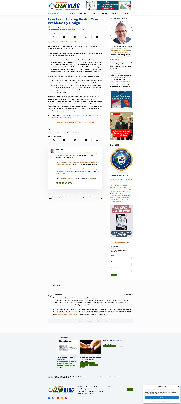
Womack (119, 201)
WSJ (123, 201)
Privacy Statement (164, 401)
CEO (126, 179)
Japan (121, 185)
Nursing (63, 29)
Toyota (122, 199)
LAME (116, 187)
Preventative (112, 346)
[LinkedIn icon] (60, 183)
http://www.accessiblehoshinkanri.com (66, 314)
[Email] (97, 37)
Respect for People (126, 195)
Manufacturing (113, 190)
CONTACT (125, 13)
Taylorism (83, 367)
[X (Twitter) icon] (66, 183)
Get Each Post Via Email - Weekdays (121, 248)
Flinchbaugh (126, 181)
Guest (122, 183)
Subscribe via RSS (61, 122)
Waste (116, 201)
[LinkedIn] (48, 13)
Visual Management (70, 29)
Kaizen (112, 188)
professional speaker (62, 155)
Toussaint (117, 199)
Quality (119, 195)
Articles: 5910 (59, 186)
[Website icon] (63, 183)
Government (118, 183)
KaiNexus (92, 178)
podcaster (75, 155)
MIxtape (130, 189)
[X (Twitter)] (86, 37)
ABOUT (114, 13)
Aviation (116, 179)
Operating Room (84, 365)
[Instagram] (52, 13)
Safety (111, 197)
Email (113, 255)
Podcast (80, 122)
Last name (113, 268)
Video (126, 199)
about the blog (114, 60)
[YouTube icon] (71, 183)
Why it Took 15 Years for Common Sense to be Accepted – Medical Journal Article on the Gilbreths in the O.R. (90, 357)
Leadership (122, 187)
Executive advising (116, 78)
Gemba (111, 183)
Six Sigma (115, 197)
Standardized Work (125, 197)
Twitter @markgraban (88, 122)
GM (114, 183)
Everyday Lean (121, 181)
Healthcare (52, 29)
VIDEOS (93, 13)
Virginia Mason (112, 201)
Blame (119, 179)
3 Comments (82, 369)
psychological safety (125, 50)
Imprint (169, 401)
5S (110, 179)
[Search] (132, 13)
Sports (118, 197)
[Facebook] (50, 13)
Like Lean (58, 29)
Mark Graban (60, 153)
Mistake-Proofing (121, 190)
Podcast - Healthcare (128, 191)
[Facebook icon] (57, 183)
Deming (112, 181)
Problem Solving (113, 193)
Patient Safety (114, 192)
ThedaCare (112, 199)
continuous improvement (120, 52)
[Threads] (75, 37)
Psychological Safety (113, 195)
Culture (129, 179)
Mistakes (126, 189)
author (92, 153)
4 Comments (60, 367)
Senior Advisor (68, 178)
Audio (112, 179)
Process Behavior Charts (121, 193)
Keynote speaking (116, 74)
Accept (161, 397)
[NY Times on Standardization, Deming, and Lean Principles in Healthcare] (67, 347)
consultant (86, 153)
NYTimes (60, 363)
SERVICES (104, 13)
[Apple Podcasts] (57, 13)
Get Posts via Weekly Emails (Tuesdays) (118, 251)
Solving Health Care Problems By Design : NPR (62, 42)
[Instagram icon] (69, 183)
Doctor (116, 181)
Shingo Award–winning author (121, 81)
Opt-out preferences (156, 401)
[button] (178, 387)
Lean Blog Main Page (72, 122)
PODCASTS (82, 13)
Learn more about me (121, 58)
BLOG (72, 13)
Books (122, 179)
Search (108, 386)
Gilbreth (86, 363)
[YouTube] (55, 13)
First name (113, 261)
